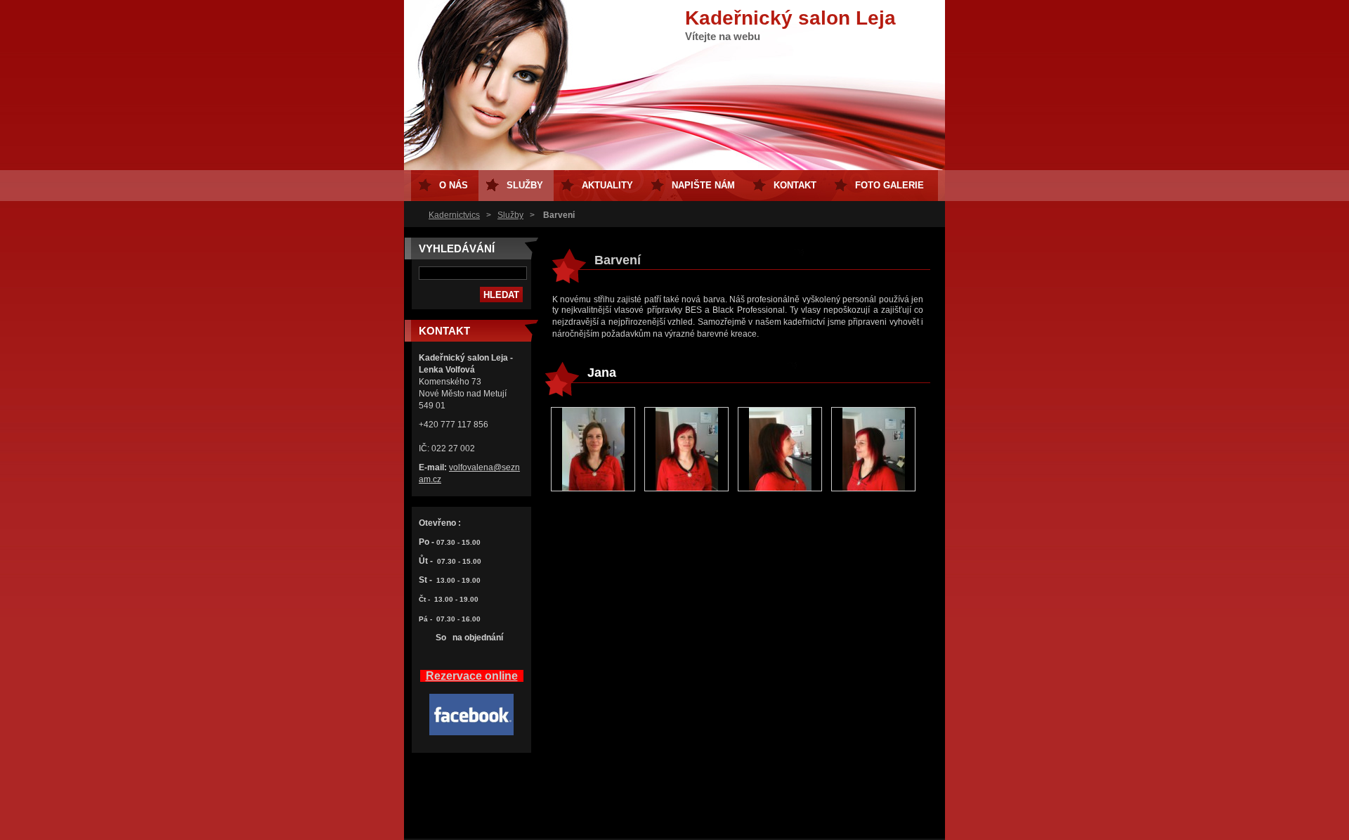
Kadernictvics (454, 215)
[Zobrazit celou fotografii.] (593, 450)
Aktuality (607, 185)
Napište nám (703, 185)
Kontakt (795, 185)
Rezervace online (472, 676)
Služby (510, 215)
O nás (453, 185)
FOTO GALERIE (889, 185)
